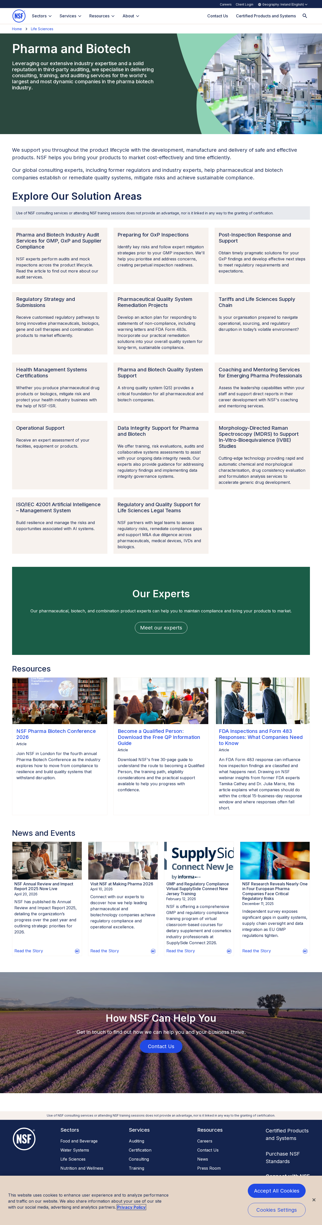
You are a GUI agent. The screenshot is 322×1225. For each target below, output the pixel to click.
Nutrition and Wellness (81, 1168)
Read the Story (28, 950)
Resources (99, 15)
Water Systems (74, 1150)
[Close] (313, 1199)
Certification (140, 1150)
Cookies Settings (276, 1210)
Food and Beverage (79, 1140)
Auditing (136, 1140)
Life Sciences (42, 29)
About (128, 15)
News (202, 1159)
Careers (226, 4)
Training (136, 1168)
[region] (161, 1200)
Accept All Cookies (277, 1191)
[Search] (305, 16)
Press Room (209, 1168)
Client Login (244, 4)
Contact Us (208, 1150)
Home (17, 29)
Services (68, 15)
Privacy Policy (131, 1207)
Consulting (139, 1159)
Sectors (39, 15)
